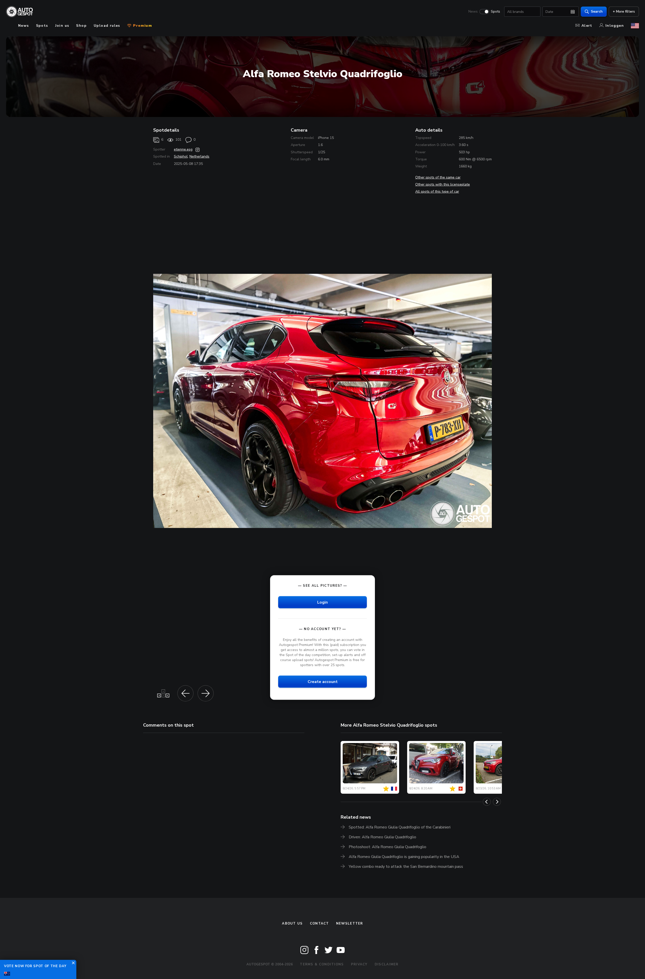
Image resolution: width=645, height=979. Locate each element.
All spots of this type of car (437, 191)
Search (597, 11)
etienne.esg (183, 149)
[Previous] (487, 802)
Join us (62, 25)
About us (292, 923)
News (473, 11)
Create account (323, 682)
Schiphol (181, 156)
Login (322, 602)
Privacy (359, 964)
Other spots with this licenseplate (442, 184)
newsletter (349, 923)
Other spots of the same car (438, 177)
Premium (142, 25)
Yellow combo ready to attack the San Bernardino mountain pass (406, 866)
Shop (81, 25)
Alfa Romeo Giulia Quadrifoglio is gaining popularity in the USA (404, 856)
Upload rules (107, 25)
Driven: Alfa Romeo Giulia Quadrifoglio (382, 837)
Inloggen (614, 25)
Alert (587, 25)
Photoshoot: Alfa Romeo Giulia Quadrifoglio (387, 847)
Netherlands (199, 156)
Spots (495, 11)
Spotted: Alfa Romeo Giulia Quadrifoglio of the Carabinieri (399, 827)
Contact (319, 923)
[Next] (497, 802)
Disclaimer (387, 964)
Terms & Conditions (322, 964)
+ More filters (624, 11)
